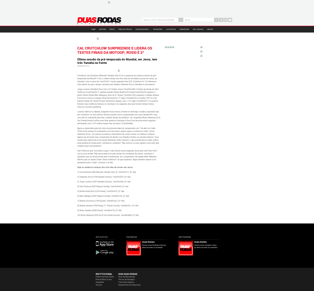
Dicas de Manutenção (126, 277)
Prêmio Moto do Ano (104, 279)
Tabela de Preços (125, 29)
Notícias (102, 29)
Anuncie (210, 29)
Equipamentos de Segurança (129, 285)
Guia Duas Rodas (142, 29)
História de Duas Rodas (105, 277)
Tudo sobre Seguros (126, 282)
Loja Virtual (171, 29)
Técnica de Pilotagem (126, 279)
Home (93, 29)
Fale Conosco (198, 29)
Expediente (100, 282)
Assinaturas (184, 29)
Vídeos (112, 29)
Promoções (157, 29)
